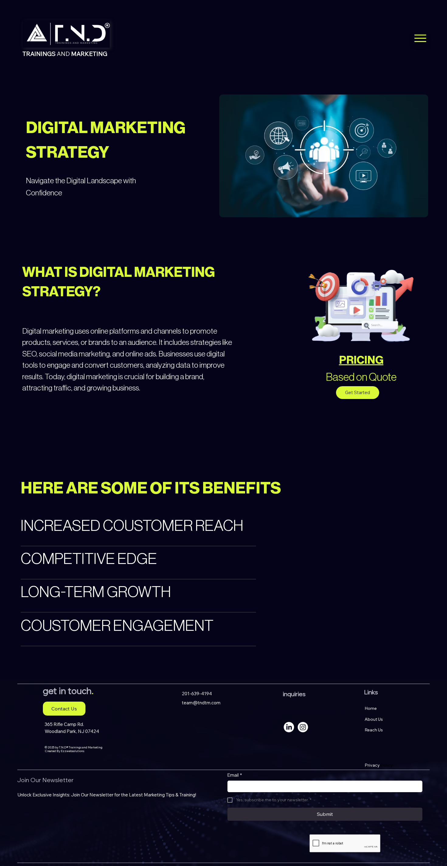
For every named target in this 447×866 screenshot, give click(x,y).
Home (371, 708)
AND (65, 53)
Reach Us (374, 730)
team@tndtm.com (201, 703)
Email (234, 775)
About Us (374, 719)
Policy (379, 765)
